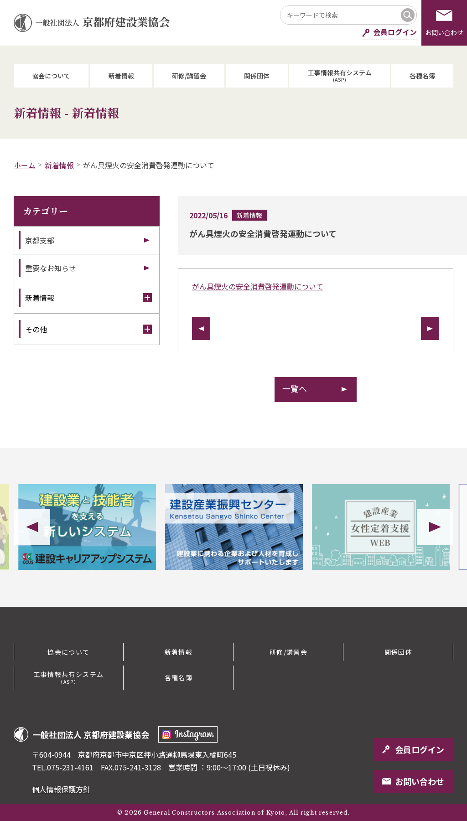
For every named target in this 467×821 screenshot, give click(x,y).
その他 (36, 329)
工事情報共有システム (340, 75)
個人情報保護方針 (61, 789)
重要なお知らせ (50, 268)
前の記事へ (201, 328)
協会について (51, 75)
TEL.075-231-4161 (62, 767)
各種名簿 (422, 75)
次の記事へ (430, 328)
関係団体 (257, 75)
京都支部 (39, 240)
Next (435, 527)
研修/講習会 (189, 75)
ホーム (25, 165)
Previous (32, 527)
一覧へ (294, 388)
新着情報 (121, 75)
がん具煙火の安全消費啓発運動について (257, 286)
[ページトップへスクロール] (426, 607)
